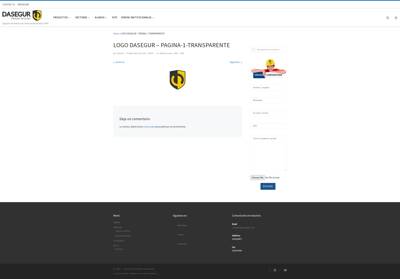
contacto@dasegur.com (243, 227)
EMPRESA (117, 227)
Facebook (182, 243)
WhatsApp (182, 225)
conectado (149, 126)
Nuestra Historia (123, 235)
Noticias (119, 249)
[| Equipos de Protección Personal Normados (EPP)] (21, 15)
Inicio (116, 33)
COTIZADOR (118, 240)
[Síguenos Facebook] (270, 270)
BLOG (116, 245)
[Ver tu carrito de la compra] (396, 17)
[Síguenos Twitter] (280, 270)
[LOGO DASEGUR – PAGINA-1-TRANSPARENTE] (177, 79)
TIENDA (116, 222)
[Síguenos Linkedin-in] (275, 270)
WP (126, 273)
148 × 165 (178, 53)
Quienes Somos (122, 230)
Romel (120, 53)
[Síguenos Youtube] (285, 270)
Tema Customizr (151, 273)
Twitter (180, 234)
